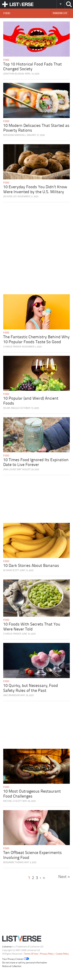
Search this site (69, 4)
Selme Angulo (11, 408)
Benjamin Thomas (13, 862)
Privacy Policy (47, 954)
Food (6, 60)
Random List (60, 13)
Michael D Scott (12, 801)
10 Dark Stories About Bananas (31, 566)
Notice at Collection (11, 966)
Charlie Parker (12, 347)
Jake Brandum (11, 695)
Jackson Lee (10, 196)
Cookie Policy (62, 954)
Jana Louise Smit (12, 469)
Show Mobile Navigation (5, 4)
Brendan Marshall (14, 135)
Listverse (7, 947)
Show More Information (61, 4)
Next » (64, 877)
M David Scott (11, 570)
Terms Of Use (31, 954)
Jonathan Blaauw (13, 74)
